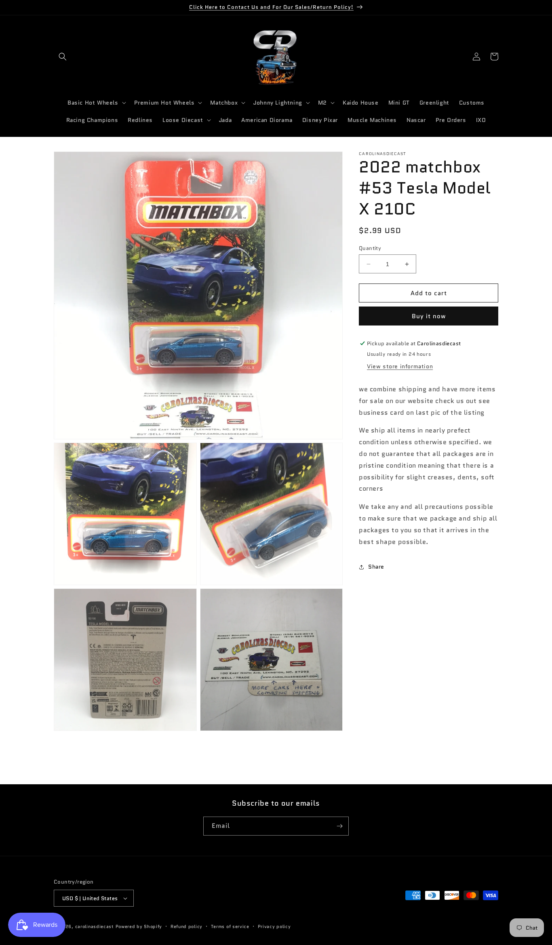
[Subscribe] (339, 826)
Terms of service (230, 926)
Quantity (370, 248)
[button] (63, 56)
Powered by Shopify (139, 926)
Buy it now (429, 316)
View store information (400, 366)
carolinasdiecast (94, 926)
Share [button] (376, 567)
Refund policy (186, 926)
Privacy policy (274, 926)
